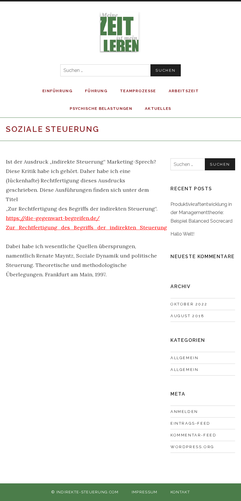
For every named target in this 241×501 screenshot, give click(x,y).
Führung (96, 91)
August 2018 (187, 316)
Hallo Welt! (182, 234)
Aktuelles (158, 108)
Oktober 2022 (188, 304)
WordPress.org (192, 447)
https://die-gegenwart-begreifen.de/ (53, 218)
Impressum (145, 492)
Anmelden (184, 411)
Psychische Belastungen (101, 108)
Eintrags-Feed (190, 423)
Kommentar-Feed (193, 435)
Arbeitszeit (184, 91)
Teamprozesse (138, 91)
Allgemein (184, 358)
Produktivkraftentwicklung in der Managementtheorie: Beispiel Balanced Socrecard (201, 212)
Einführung (57, 91)
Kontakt (180, 492)
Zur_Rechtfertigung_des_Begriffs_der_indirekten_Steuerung (86, 227)
